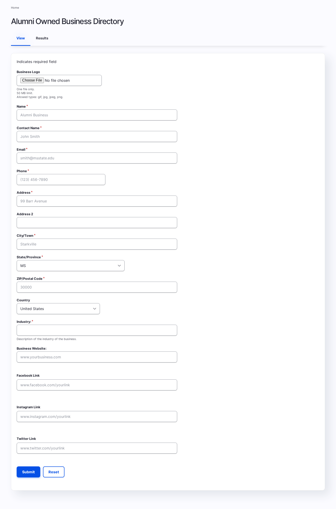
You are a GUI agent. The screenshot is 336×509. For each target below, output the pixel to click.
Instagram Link (28, 407)
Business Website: (31, 348)
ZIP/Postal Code (30, 278)
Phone (22, 171)
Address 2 (25, 214)
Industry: (24, 322)
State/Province (29, 257)
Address (23, 192)
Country (23, 300)
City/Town (25, 235)
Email (21, 149)
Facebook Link (28, 375)
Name (21, 106)
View (22, 41)
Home (15, 7)
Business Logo (28, 72)
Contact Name (28, 128)
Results (42, 38)
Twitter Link (26, 439)
